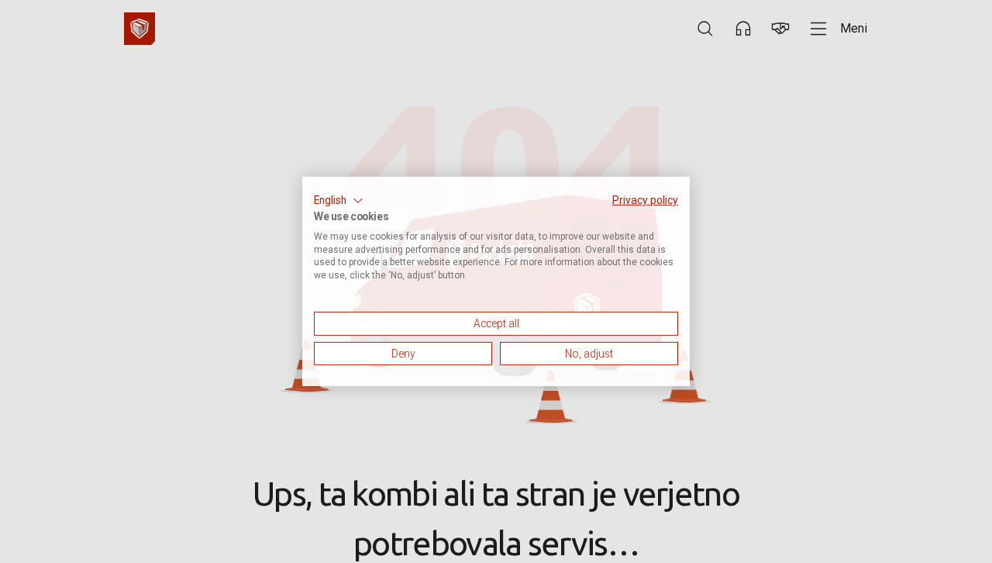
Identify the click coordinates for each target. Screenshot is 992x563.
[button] (338, 201)
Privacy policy (645, 200)
